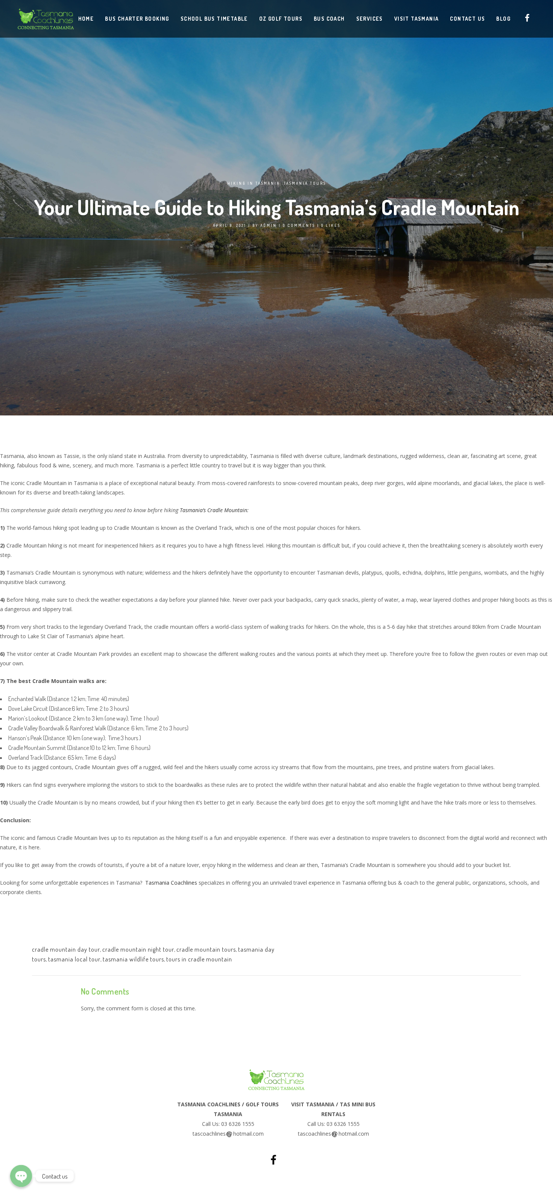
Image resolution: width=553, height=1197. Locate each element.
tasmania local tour (74, 959)
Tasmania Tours (305, 183)
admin (268, 225)
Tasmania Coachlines (171, 882)
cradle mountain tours (206, 949)
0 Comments (299, 225)
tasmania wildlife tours (133, 959)
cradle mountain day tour (66, 949)
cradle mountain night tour (138, 949)
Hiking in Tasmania (253, 183)
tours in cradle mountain (199, 959)
